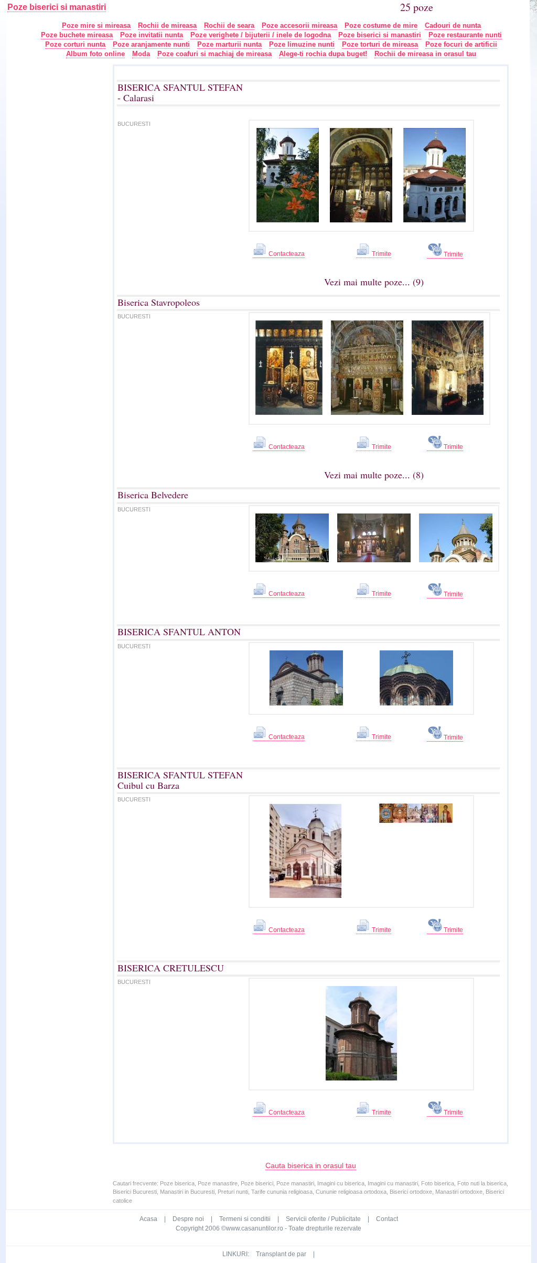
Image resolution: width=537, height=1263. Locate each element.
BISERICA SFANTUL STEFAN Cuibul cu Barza (180, 779)
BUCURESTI (134, 124)
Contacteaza (286, 254)
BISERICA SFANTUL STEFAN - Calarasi (180, 92)
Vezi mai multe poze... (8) (374, 474)
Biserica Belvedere (152, 494)
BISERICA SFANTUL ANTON (179, 631)
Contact (387, 1219)
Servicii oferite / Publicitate (323, 1219)
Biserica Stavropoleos (158, 302)
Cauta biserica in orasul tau (310, 1165)
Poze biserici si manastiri (56, 7)
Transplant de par (281, 1254)
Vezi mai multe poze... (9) (374, 281)
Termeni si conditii (245, 1219)
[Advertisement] (67, 221)
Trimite (380, 254)
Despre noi (188, 1219)
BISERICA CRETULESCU (170, 967)
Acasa (148, 1219)
